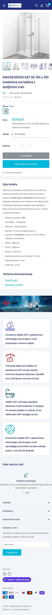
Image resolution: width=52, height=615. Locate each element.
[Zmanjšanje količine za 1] (15, 146)
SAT (4, 93)
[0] (47, 5)
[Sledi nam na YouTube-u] (9, 574)
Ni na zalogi (26, 155)
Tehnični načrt (11, 280)
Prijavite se (12, 552)
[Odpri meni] (4, 6)
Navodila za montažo (14, 284)
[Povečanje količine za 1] (29, 146)
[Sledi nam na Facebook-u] (4, 574)
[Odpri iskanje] (36, 5)
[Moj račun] (41, 5)
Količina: (6, 146)
